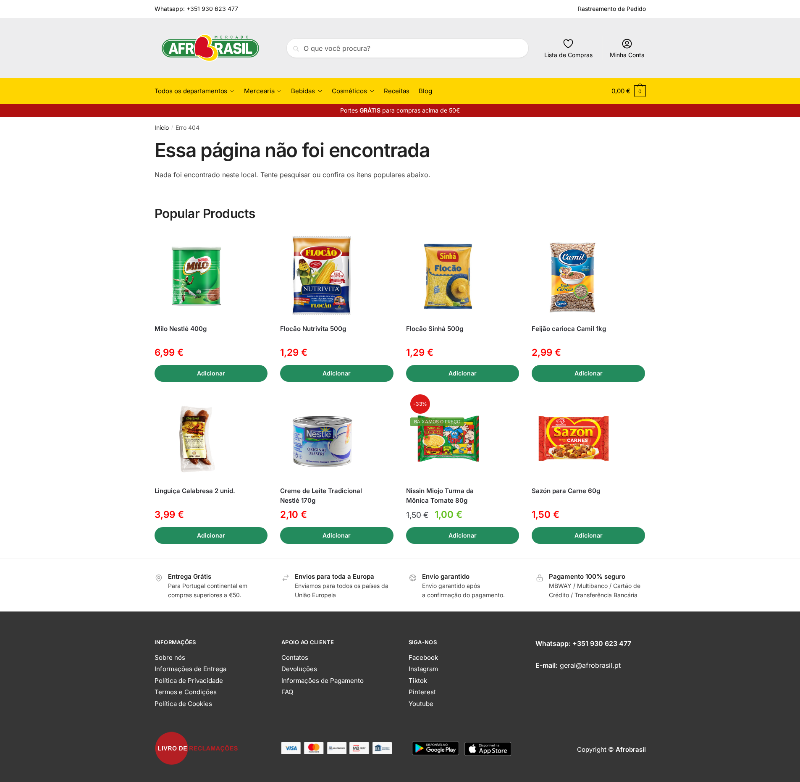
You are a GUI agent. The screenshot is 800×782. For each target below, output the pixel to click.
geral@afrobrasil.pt (590, 665)
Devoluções (299, 669)
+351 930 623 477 (601, 643)
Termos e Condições (186, 692)
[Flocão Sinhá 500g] (448, 276)
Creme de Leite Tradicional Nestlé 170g (321, 495)
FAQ (287, 692)
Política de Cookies (183, 704)
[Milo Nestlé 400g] (197, 276)
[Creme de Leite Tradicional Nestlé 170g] (322, 438)
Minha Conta (627, 54)
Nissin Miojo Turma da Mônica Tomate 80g (440, 495)
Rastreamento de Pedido (612, 8)
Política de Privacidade (189, 681)
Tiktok (418, 681)
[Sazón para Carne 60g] (574, 438)
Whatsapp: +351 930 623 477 (196, 8)
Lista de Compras (568, 54)
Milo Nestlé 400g (181, 329)
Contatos (294, 657)
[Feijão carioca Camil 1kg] (574, 276)
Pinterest (422, 692)
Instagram (423, 669)
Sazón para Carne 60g (566, 491)
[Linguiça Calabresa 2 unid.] (197, 438)
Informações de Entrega (190, 669)
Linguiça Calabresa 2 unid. (195, 491)
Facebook (423, 657)
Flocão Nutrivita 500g (313, 329)
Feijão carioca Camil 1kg (569, 329)
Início (162, 127)
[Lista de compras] (255, 247)
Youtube (421, 704)
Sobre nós (170, 657)
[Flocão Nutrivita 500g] (322, 276)
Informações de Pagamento (322, 681)
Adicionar (211, 373)
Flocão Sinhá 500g (434, 329)
